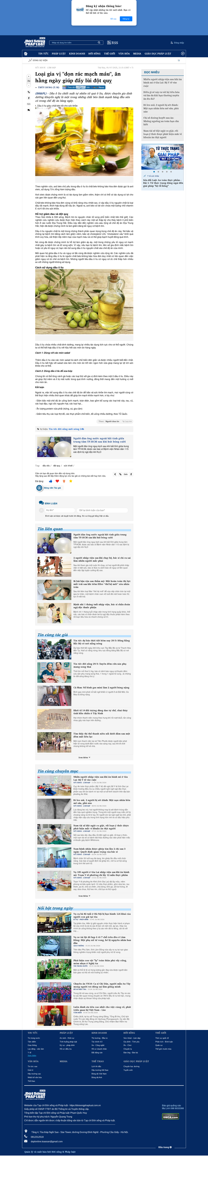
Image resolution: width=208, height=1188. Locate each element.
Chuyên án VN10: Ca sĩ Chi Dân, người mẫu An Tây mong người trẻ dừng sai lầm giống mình (101, 985)
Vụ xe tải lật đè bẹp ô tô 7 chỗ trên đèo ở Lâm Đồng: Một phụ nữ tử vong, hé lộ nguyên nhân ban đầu (102, 940)
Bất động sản (97, 1053)
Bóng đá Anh (97, 1077)
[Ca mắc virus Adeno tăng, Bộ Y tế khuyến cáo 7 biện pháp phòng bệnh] (162, 157)
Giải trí (30, 1070)
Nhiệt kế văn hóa (35, 1077)
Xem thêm (83, 757)
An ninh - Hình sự (67, 1038)
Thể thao (31, 1081)
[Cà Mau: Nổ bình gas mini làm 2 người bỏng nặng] (54, 696)
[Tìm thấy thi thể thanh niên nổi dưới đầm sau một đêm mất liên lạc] (54, 742)
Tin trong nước (34, 1038)
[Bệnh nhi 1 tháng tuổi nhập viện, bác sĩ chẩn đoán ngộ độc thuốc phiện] (54, 613)
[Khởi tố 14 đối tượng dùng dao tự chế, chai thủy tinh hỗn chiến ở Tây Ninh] (54, 719)
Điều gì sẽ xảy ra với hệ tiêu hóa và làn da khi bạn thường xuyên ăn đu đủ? (161, 95)
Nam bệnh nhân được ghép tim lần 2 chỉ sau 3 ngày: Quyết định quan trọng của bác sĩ (99, 850)
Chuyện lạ (128, 1049)
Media (137, 53)
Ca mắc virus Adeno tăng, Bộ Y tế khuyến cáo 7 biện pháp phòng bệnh (163, 182)
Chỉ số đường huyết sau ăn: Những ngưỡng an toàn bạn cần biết (161, 121)
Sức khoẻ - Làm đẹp (132, 1038)
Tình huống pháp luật (68, 1042)
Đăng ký (126, 19)
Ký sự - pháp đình (67, 1045)
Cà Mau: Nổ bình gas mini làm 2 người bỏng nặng (101, 687)
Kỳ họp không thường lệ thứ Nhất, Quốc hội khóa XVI (157, 60)
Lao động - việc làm (36, 1049)
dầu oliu (46, 465)
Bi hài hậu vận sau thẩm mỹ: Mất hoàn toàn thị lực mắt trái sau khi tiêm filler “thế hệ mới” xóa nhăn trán (102, 584)
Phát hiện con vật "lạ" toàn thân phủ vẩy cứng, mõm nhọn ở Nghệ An (100, 962)
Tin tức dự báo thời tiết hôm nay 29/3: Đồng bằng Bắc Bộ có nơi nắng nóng (101, 642)
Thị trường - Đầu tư (100, 1038)
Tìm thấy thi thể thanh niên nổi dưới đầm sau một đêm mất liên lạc (101, 735)
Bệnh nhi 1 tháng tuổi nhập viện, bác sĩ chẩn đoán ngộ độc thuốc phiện (101, 606)
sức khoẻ (68, 465)
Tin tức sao (32, 1066)
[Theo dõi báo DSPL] (84, 87)
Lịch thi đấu (96, 1066)
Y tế (29, 1053)
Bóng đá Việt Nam (99, 1074)
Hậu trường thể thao (100, 1070)
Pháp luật (59, 53)
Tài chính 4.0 (97, 1042)
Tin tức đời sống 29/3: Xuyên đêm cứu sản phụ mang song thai (99, 665)
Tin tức (43, 53)
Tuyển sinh (128, 1070)
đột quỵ (56, 465)
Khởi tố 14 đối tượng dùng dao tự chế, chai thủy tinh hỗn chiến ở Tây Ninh (100, 712)
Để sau (113, 19)
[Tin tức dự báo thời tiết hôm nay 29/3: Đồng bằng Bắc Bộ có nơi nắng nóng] (54, 649)
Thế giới (109, 53)
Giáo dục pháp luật (158, 53)
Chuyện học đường (131, 1066)
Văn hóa (124, 53)
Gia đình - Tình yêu (131, 1042)
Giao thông (32, 1045)
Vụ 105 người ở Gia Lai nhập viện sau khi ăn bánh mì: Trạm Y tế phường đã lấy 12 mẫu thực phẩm (101, 874)
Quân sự (159, 1045)
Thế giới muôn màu (163, 1049)
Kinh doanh (77, 53)
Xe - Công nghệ (98, 1045)
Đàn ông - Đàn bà (131, 1053)
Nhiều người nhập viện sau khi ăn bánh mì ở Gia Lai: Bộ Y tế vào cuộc (100, 778)
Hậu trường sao (34, 1074)
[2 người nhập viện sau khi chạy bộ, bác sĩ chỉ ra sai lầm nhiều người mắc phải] (54, 566)
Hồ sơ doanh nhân (99, 1049)
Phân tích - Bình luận (164, 1042)
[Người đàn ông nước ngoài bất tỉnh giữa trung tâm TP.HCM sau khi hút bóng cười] (54, 447)
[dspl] (25, 53)
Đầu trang (164, 1147)
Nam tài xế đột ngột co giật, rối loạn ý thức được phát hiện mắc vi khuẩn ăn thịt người (101, 827)
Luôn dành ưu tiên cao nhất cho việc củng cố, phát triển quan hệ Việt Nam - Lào (102, 1008)
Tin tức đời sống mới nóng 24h (66, 429)
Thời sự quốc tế (162, 1038)
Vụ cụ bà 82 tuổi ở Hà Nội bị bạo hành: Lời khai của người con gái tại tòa (102, 915)
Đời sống (94, 53)
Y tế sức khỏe (153, 176)
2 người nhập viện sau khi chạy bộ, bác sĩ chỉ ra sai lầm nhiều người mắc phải (102, 559)
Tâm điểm (32, 1042)
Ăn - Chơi (127, 1045)
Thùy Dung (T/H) (48, 87)
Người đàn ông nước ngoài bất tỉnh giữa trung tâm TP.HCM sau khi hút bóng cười (99, 440)
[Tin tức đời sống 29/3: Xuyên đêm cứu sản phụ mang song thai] (54, 672)
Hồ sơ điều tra (65, 1049)
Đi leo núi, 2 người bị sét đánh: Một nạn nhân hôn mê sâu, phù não (101, 802)
